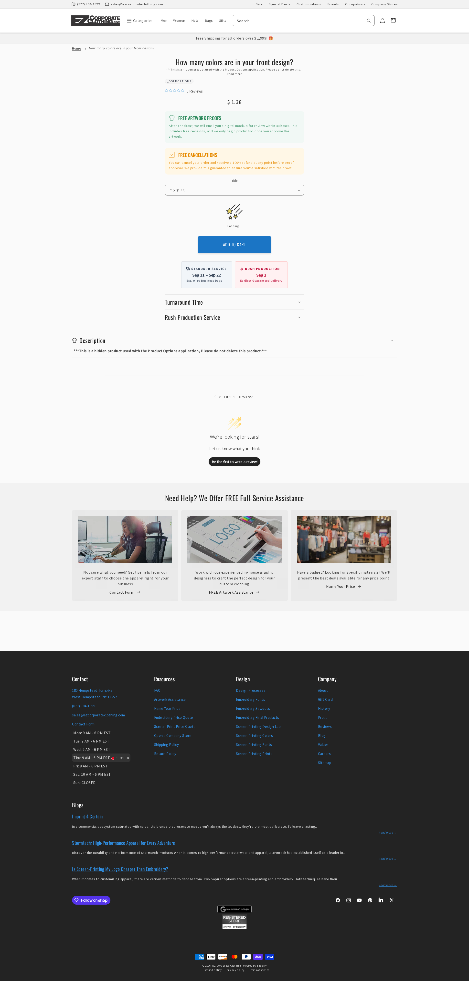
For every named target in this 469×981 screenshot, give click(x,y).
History (324, 708)
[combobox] (303, 20)
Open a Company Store (173, 735)
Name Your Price (340, 586)
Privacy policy (235, 970)
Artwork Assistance (170, 699)
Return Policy (165, 753)
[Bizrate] (462, 978)
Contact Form (121, 592)
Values (323, 744)
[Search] (369, 20)
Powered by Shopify (254, 965)
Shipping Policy (166, 744)
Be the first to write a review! (234, 461)
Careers (324, 753)
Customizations (309, 4)
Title (235, 181)
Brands (333, 4)
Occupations (355, 4)
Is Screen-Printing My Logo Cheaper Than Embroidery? (120, 868)
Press (323, 717)
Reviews (325, 726)
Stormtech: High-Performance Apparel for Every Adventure (123, 842)
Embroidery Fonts (250, 699)
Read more (234, 74)
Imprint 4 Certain (87, 816)
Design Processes (251, 690)
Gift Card (325, 699)
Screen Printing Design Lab (258, 726)
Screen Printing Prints (254, 753)
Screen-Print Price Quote (175, 726)
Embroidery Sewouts (253, 708)
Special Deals (279, 4)
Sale (259, 4)
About (323, 690)
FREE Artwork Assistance (231, 592)
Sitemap (324, 762)
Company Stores (384, 4)
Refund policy (213, 970)
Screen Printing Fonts (254, 744)
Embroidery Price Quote (173, 717)
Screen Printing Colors (254, 735)
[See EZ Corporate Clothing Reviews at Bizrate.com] (234, 927)
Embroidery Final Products (257, 717)
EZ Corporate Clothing (226, 965)
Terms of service (259, 970)
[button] (138, 20)
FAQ (157, 690)
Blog (322, 735)
